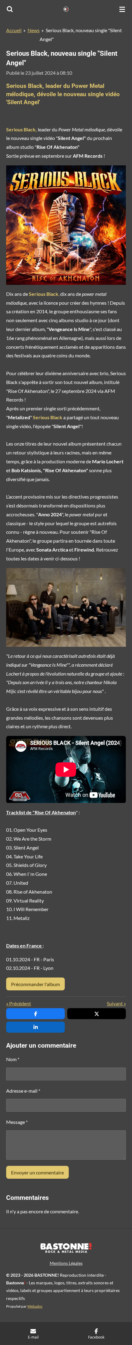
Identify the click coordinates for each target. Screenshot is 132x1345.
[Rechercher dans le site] (10, 9)
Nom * (12, 1059)
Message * (17, 1122)
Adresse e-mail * (23, 1091)
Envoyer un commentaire (37, 1172)
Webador (35, 1306)
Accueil (13, 30)
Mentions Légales (66, 1263)
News (34, 30)
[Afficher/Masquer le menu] (122, 9)
